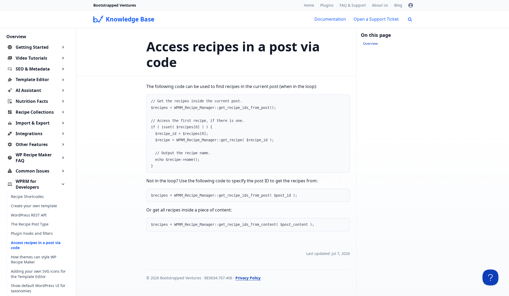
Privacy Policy (248, 277)
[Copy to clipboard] (343, 100)
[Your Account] (411, 5)
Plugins (327, 5)
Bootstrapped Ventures (114, 5)
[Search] (410, 19)
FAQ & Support (353, 5)
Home (309, 5)
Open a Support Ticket (376, 19)
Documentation (330, 19)
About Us (380, 5)
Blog (398, 5)
